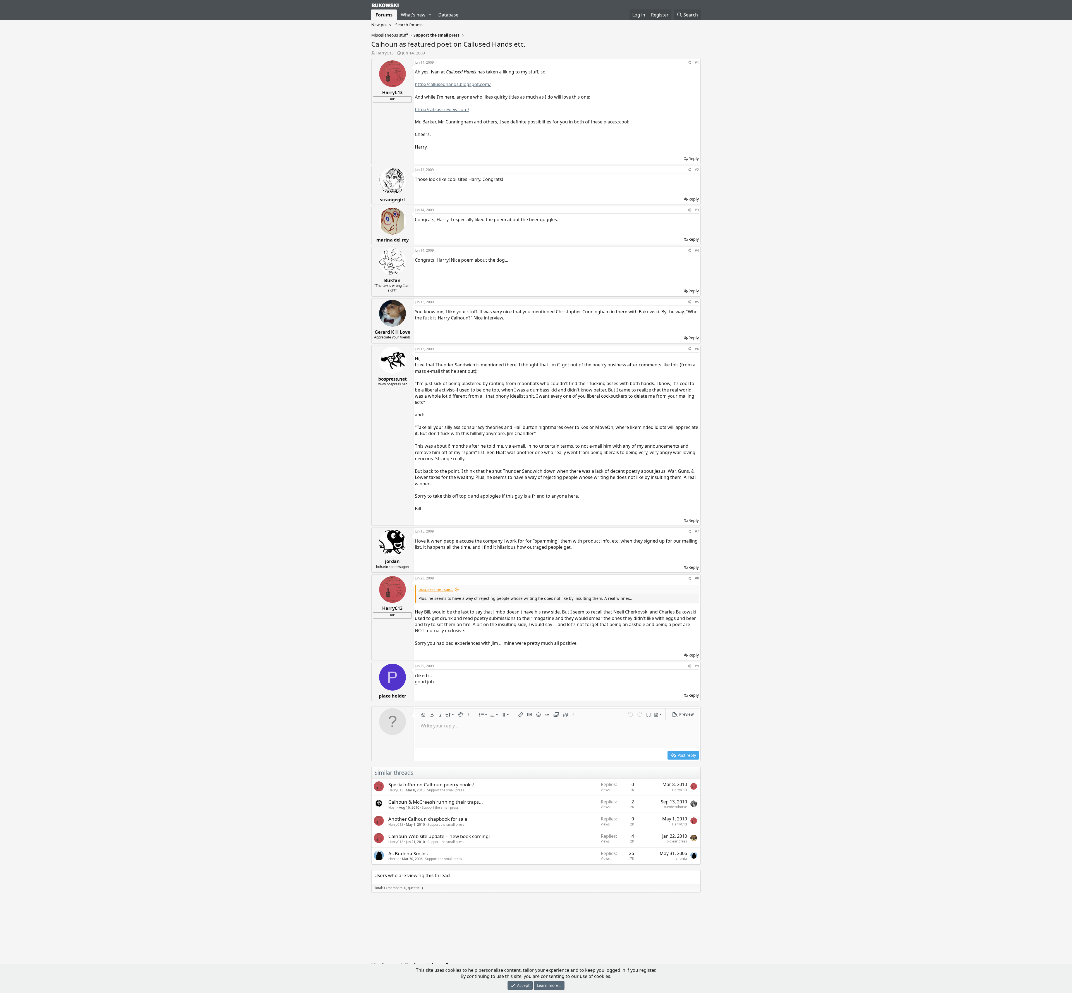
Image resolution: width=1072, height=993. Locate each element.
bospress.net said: (435, 589)
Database (448, 15)
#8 (697, 578)
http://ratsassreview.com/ (442, 109)
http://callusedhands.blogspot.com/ (453, 84)
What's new (413, 15)
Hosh (392, 807)
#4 (697, 250)
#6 (697, 349)
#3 (697, 209)
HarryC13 (385, 53)
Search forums (409, 24)
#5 (697, 302)
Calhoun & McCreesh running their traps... (435, 802)
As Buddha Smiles (408, 853)
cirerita (393, 858)
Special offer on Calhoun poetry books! (431, 784)
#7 (697, 531)
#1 (697, 62)
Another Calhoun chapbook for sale (427, 819)
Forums (384, 15)
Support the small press (445, 790)
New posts (381, 24)
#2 (697, 169)
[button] (430, 14)
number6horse (675, 807)
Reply (693, 158)
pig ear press (677, 841)
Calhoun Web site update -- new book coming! (439, 836)
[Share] (689, 62)
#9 (697, 665)
